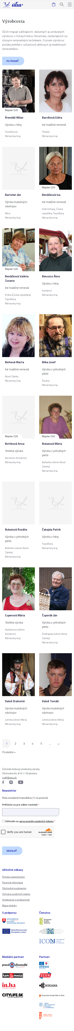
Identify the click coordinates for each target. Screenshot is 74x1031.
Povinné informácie (12, 882)
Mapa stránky (9, 905)
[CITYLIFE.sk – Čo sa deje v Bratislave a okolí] (18, 995)
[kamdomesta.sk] (18, 975)
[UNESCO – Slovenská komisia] (55, 965)
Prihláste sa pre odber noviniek (20, 804)
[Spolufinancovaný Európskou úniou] (18, 931)
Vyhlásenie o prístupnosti (16, 900)
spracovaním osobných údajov (36, 821)
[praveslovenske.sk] (18, 965)
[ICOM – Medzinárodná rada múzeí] (55, 941)
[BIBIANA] (55, 985)
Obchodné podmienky (14, 888)
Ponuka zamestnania (13, 877)
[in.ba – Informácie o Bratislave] (18, 985)
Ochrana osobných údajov (16, 894)
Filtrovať (12, 61)
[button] (70, 4)
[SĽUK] (55, 975)
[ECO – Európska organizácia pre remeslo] (55, 931)
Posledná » (9, 752)
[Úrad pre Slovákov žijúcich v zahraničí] (55, 1005)
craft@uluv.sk (9, 777)
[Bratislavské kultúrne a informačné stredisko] (55, 1015)
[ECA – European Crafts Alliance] (55, 921)
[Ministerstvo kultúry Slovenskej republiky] (18, 921)
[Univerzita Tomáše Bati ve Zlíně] (55, 995)
